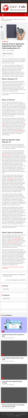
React (19, 267)
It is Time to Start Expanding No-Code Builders (15, 280)
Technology (5, 41)
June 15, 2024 (5, 408)
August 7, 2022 (5, 50)
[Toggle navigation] (2, 14)
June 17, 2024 (5, 384)
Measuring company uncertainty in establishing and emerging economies (14, 275)
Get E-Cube (11, 414)
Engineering (11, 267)
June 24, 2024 (5, 337)
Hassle (16, 267)
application (6, 267)
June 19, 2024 (5, 361)
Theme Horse (23, 414)
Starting (22, 267)
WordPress (18, 415)
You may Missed (7, 315)
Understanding (5, 268)
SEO (3, 331)
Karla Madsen (12, 50)
